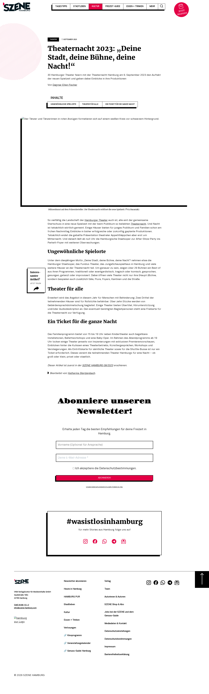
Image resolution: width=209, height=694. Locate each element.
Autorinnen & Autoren (114, 597)
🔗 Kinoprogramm (73, 635)
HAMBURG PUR (72, 597)
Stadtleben (69, 604)
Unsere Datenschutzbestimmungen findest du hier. (104, 487)
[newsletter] (123, 542)
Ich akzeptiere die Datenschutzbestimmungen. (105, 468)
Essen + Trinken (72, 620)
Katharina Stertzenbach (81, 373)
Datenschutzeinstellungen (117, 631)
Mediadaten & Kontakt (115, 624)
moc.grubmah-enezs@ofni (25, 608)
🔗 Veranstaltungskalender (77, 643)
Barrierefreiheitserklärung (116, 654)
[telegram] (114, 542)
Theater (53, 39)
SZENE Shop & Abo (114, 604)
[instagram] (85, 542)
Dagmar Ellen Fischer (65, 85)
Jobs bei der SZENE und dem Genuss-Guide (119, 614)
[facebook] (95, 542)
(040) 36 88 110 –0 (21, 605)
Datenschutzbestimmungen (118, 639)
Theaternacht (138, 224)
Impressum (109, 647)
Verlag (107, 581)
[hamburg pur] (21, 622)
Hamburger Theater (96, 220)
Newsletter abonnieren (75, 581)
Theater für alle (90, 104)
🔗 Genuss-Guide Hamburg (77, 651)
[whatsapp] (104, 542)
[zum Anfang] (202, 579)
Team (107, 589)
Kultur (67, 612)
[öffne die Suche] (161, 7)
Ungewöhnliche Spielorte (63, 104)
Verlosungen (70, 628)
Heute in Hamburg (73, 589)
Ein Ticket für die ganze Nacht (120, 104)
